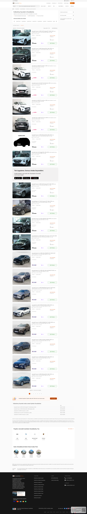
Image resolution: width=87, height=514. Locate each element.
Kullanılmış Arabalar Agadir (38, 478)
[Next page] (41, 393)
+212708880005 (69, 478)
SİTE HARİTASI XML (54, 478)
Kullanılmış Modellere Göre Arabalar (20, 18)
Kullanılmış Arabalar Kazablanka (39, 480)
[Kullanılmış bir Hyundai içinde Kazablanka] (22, 141)
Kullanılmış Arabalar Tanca (38, 493)
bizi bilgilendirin (14, 465)
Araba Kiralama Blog (54, 480)
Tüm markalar (70, 428)
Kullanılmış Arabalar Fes (38, 482)
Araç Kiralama (48, 3)
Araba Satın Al (54, 3)
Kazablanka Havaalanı (38, 495)
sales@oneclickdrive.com (70, 485)
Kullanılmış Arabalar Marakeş (39, 484)
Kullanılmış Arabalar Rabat (38, 491)
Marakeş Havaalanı (37, 497)
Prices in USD (46, 28)
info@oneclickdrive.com (70, 480)
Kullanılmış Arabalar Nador (38, 486)
